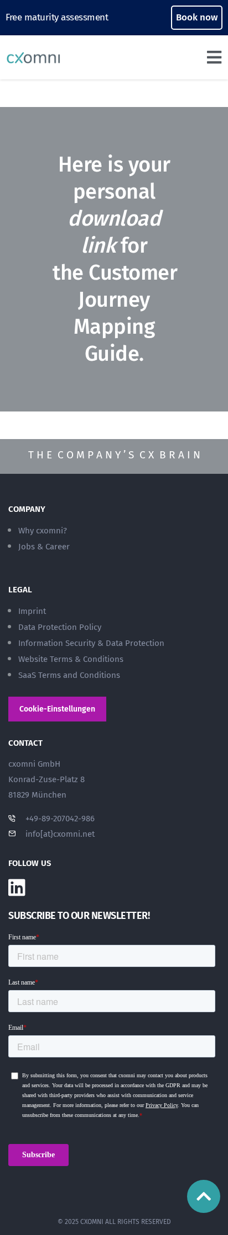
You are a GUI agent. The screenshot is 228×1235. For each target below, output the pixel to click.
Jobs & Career (44, 547)
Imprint (32, 611)
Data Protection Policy (59, 627)
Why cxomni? (42, 531)
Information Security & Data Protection (91, 643)
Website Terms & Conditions (70, 659)
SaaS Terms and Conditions (69, 675)
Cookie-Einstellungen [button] (57, 709)
